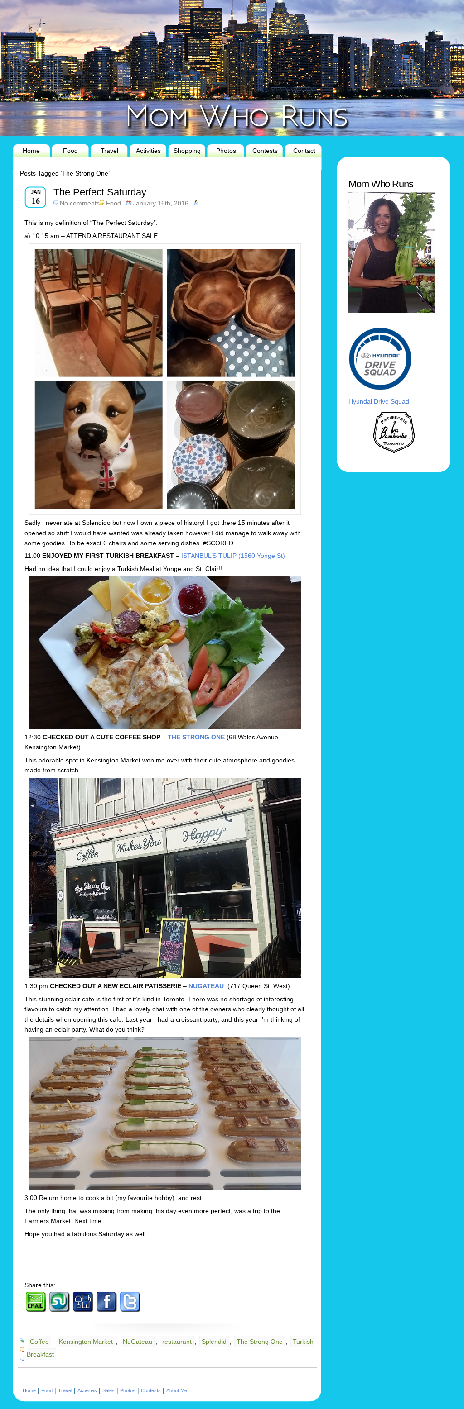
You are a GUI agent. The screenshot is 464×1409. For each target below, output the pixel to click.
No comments (80, 203)
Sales (108, 1390)
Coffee (39, 1341)
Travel (109, 150)
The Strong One (260, 1341)
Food (70, 150)
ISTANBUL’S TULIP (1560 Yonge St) (233, 555)
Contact (304, 150)
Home (31, 150)
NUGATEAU (207, 986)
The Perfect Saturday (99, 192)
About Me (176, 1390)
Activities (148, 150)
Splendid (214, 1341)
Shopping (187, 150)
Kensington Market (86, 1341)
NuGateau (137, 1341)
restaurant (177, 1341)
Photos (226, 150)
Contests (265, 150)
